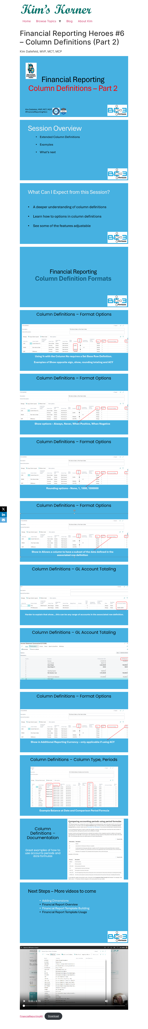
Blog (69, 21)
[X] (3, 509)
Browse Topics (46, 21)
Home (27, 21)
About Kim (85, 21)
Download (53, 1016)
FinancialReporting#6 (31, 1016)
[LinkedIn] (3, 514)
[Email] (3, 520)
